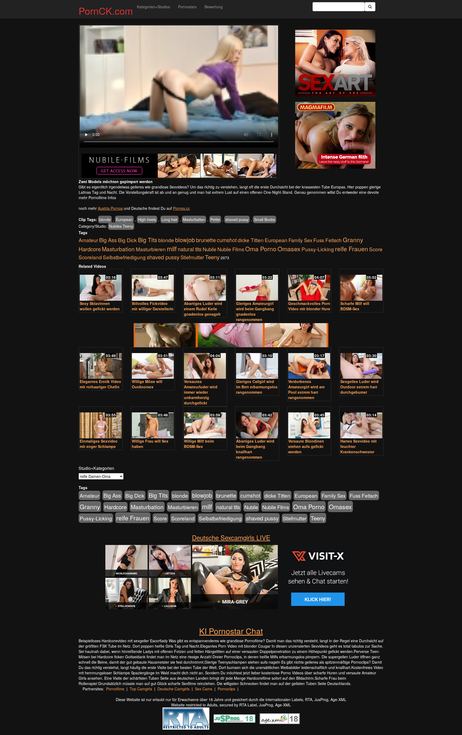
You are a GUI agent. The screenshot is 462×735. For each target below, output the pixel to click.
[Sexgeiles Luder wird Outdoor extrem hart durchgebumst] (361, 363)
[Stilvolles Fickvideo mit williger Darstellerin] (153, 285)
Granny (353, 239)
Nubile (209, 249)
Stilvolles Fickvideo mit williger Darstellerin (153, 306)
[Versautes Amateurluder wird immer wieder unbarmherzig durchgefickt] (205, 363)
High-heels (147, 219)
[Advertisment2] (335, 135)
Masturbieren (151, 249)
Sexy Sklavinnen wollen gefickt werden (100, 306)
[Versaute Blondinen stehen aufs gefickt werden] (309, 423)
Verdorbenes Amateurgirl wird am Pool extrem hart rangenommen (306, 389)
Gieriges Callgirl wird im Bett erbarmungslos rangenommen (257, 387)
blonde (105, 219)
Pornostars (187, 6)
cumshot (227, 240)
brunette (206, 240)
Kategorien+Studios (153, 6)
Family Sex (300, 240)
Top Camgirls (141, 688)
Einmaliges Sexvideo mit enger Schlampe (99, 443)
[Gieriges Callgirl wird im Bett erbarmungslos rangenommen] (257, 363)
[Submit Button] (370, 6)
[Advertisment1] (335, 63)
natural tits (190, 249)
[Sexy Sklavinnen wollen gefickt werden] (101, 285)
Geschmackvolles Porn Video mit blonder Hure (309, 306)
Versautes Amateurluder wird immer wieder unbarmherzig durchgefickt (200, 392)
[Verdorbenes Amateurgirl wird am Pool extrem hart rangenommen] (309, 363)
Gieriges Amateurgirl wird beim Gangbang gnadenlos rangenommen (255, 311)
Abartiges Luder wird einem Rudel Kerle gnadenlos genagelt (203, 309)
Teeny (212, 257)
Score (376, 249)
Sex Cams (203, 688)
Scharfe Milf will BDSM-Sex (354, 306)
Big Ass (108, 240)
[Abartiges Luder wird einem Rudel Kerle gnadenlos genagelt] (205, 285)
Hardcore (90, 249)
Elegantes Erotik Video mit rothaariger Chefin (100, 384)
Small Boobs (264, 219)
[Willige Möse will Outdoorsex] (153, 363)
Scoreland (90, 257)
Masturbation (194, 219)
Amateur (88, 239)
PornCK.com (106, 10)
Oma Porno (260, 248)
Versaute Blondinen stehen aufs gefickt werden (306, 446)
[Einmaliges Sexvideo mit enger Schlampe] (101, 423)
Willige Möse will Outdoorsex (147, 384)
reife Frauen (351, 248)
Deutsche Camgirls (173, 688)
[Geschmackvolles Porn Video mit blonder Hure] (309, 285)
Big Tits (147, 239)
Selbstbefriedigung (124, 257)
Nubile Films (230, 249)
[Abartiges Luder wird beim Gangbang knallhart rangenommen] (257, 423)
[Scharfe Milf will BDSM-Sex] (361, 285)
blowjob (185, 239)
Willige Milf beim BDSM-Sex (199, 443)
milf (172, 248)
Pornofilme (115, 688)
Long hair (169, 219)
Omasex (289, 248)
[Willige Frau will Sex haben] (153, 423)
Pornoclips (226, 688)
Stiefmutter (192, 257)
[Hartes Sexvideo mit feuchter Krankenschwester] (361, 423)
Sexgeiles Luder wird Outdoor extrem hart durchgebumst (359, 387)
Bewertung (214, 6)
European (124, 219)
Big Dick (127, 239)
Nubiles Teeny (121, 226)
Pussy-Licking (318, 249)
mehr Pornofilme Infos (97, 197)
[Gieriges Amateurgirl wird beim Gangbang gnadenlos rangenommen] (257, 285)
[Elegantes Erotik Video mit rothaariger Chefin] (101, 363)
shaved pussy (237, 219)
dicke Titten (251, 239)
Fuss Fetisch (327, 239)
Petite (215, 219)
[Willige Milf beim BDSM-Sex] (205, 423)
